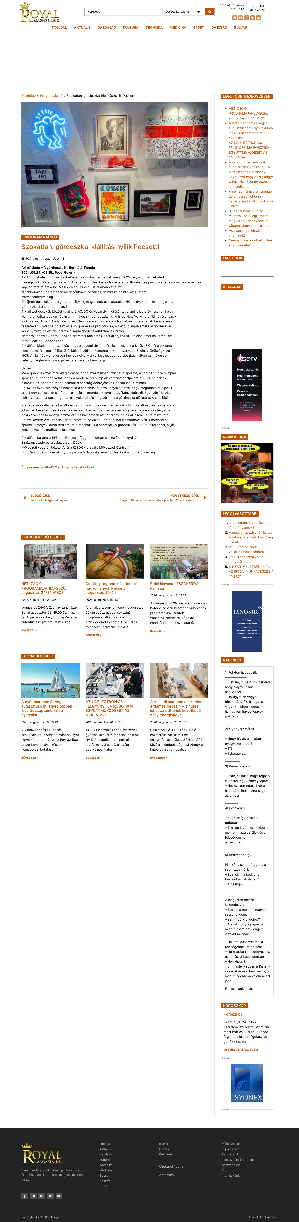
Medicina (178, 27)
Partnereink (230, 1154)
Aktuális (82, 27)
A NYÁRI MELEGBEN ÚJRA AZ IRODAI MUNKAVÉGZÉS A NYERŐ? (251, 571)
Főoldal (59, 27)
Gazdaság (107, 27)
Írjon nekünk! (231, 1175)
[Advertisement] (149, 62)
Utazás (164, 1149)
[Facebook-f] (24, 1196)
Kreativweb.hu (268, 1217)
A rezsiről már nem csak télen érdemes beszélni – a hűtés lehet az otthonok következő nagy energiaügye (176, 708)
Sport (198, 27)
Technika (154, 27)
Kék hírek (166, 1154)
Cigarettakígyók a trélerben (250, 226)
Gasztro (219, 27)
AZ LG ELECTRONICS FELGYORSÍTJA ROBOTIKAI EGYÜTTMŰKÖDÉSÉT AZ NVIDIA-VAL (109, 708)
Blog (225, 1170)
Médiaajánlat (231, 1144)
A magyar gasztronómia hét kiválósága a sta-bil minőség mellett (251, 537)
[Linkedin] (240, 17)
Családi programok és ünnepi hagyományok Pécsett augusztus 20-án (111, 588)
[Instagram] (246, 17)
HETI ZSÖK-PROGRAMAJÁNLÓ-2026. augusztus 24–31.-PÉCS (43, 588)
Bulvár (240, 27)
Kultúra (131, 27)
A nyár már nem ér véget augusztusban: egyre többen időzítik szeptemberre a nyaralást (46, 708)
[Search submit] (209, 11)
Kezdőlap (29, 96)
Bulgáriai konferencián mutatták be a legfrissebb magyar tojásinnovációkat (249, 216)
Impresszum (230, 1149)
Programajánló (51, 96)
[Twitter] (252, 17)
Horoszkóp (233, 1014)
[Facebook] (234, 17)
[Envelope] (258, 17)
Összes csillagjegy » (241, 1049)
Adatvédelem (231, 1165)
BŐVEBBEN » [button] (29, 630)
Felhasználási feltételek (238, 1160)
